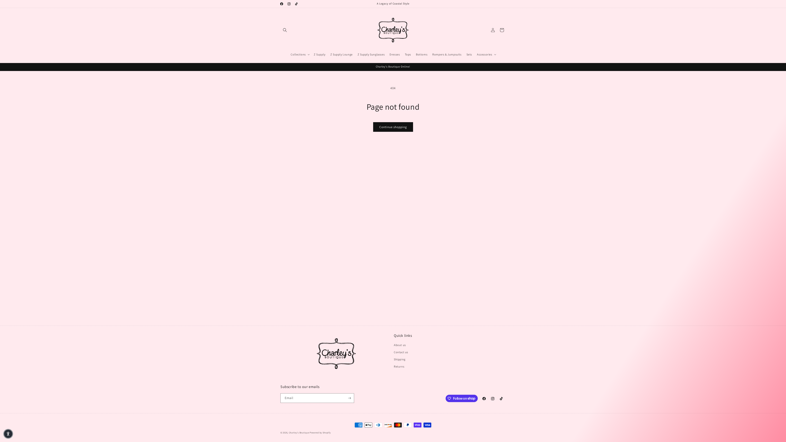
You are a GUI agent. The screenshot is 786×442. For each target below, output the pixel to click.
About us (400, 345)
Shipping (399, 359)
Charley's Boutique (299, 432)
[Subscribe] (349, 398)
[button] (284, 30)
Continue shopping (393, 127)
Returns (399, 366)
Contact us (401, 352)
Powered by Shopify (320, 432)
